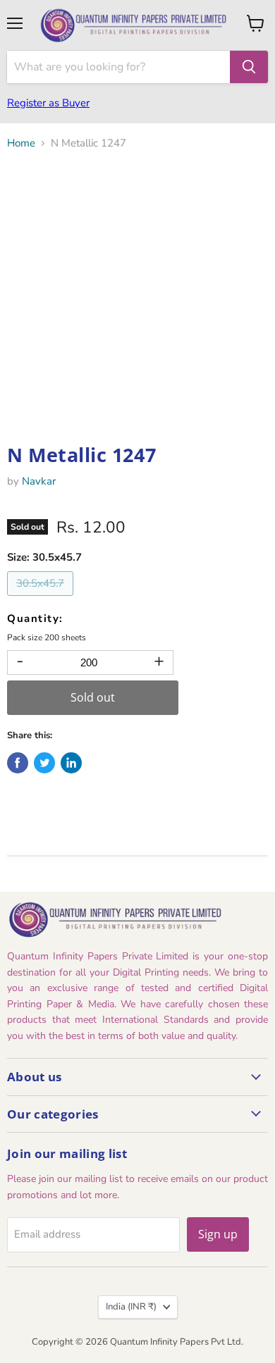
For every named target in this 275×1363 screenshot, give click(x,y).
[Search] (249, 67)
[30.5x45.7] (42, 599)
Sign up (218, 1234)
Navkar (39, 481)
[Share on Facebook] (17, 762)
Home (21, 143)
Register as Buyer (48, 103)
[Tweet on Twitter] (44, 762)
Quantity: (35, 619)
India (131, 1306)
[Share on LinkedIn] (71, 762)
